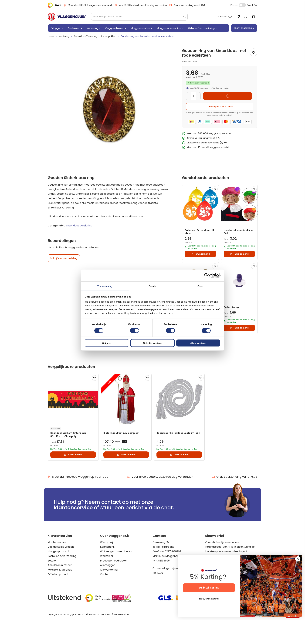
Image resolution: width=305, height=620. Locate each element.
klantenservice (73, 507)
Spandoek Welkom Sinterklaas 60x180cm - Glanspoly (68, 435)
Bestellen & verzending (62, 556)
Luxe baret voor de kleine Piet (238, 232)
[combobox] (139, 17)
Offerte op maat (58, 574)
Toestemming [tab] (104, 286)
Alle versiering (109, 570)
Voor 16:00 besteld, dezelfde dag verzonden (143, 5)
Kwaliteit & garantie (60, 570)
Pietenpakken (108, 36)
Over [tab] (200, 286)
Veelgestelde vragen (61, 547)
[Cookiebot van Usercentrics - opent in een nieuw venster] (206, 275)
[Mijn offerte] (246, 17)
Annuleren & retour (60, 565)
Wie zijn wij (106, 542)
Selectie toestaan (152, 343)
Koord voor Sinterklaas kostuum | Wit (178, 433)
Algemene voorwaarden (98, 614)
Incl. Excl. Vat (242, 5)
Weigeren (107, 343)
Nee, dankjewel (209, 598)
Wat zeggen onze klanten (116, 551)
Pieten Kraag (231, 307)
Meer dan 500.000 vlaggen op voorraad (90, 5)
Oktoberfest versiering (201, 28)
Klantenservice (57, 542)
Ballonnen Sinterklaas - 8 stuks (199, 232)
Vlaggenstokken (114, 28)
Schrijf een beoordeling (63, 258)
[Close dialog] (298, 559)
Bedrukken (74, 28)
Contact (105, 574)
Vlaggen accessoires (169, 28)
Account (222, 16)
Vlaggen (56, 28)
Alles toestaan (198, 343)
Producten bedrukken (113, 560)
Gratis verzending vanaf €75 (190, 5)
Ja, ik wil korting (209, 587)
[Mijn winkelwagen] (253, 17)
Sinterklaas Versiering (85, 36)
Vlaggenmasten (140, 28)
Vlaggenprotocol (58, 551)
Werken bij (106, 556)
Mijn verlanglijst (238, 17)
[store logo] (67, 17)
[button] (215, 189)
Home (51, 36)
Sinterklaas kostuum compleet (121, 433)
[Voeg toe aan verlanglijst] (253, 52)
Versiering (92, 28)
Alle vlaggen (107, 565)
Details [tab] (152, 286)
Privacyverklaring (120, 614)
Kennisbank (107, 547)
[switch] (134, 330)
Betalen (52, 560)
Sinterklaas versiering (78, 225)
